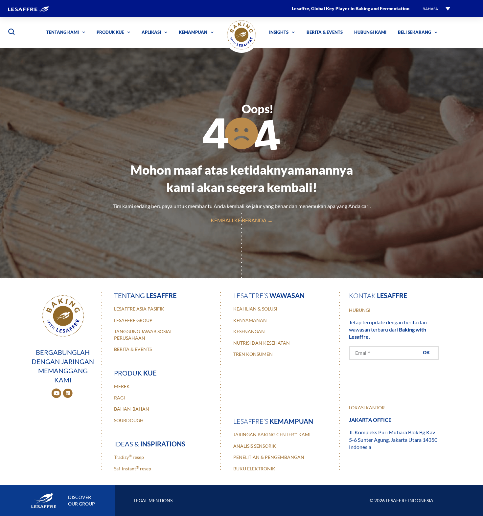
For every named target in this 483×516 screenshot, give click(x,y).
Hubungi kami (370, 32)
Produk (135, 373)
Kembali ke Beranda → (242, 220)
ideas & (149, 444)
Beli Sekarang (414, 32)
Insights (278, 32)
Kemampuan (193, 32)
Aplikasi (151, 32)
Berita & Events (325, 32)
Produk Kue (110, 32)
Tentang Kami (62, 32)
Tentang (145, 295)
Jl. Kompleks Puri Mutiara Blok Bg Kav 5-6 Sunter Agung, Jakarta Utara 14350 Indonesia (393, 439)
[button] (436, 8)
